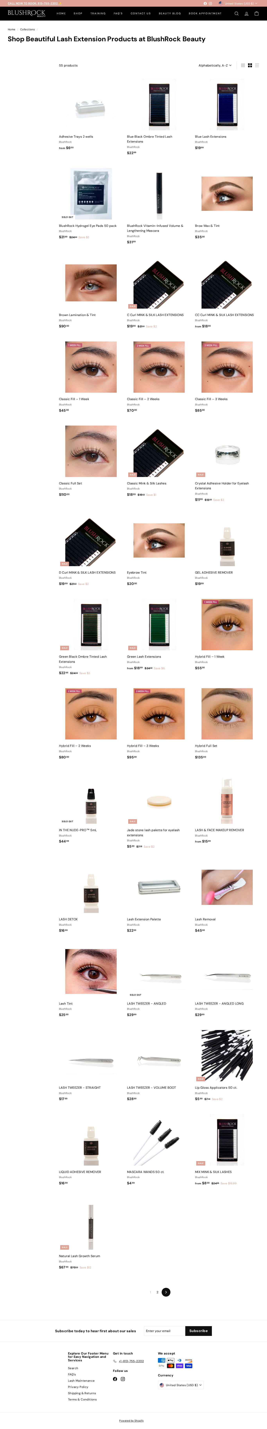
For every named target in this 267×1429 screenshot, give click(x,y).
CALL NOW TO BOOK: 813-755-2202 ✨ (35, 3)
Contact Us (141, 13)
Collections (28, 29)
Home (61, 13)
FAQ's (118, 13)
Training (98, 13)
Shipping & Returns (82, 1393)
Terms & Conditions (82, 1399)
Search (73, 1368)
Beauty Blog (170, 13)
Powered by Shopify (131, 1420)
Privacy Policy (78, 1387)
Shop (78, 13)
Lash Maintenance (81, 1381)
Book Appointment (205, 13)
